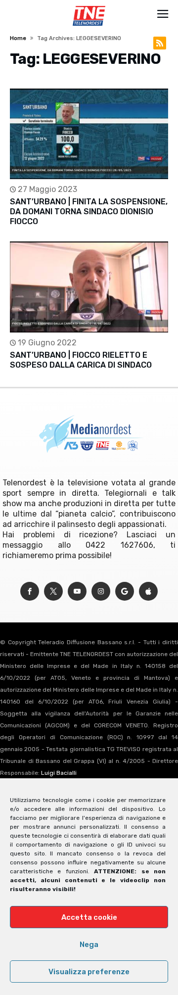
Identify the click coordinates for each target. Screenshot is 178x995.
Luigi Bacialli (59, 772)
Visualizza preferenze (89, 971)
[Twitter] (53, 591)
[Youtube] (77, 591)
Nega (89, 944)
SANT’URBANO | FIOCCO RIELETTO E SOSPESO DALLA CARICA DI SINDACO (81, 360)
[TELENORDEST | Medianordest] (89, 5)
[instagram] (100, 591)
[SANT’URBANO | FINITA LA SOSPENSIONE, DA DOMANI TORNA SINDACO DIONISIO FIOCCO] (89, 134)
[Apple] (148, 591)
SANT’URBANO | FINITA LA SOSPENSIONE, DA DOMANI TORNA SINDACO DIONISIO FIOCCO (89, 211)
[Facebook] (29, 591)
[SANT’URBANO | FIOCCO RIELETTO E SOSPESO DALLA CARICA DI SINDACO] (89, 286)
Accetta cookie (89, 917)
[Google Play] (124, 591)
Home (18, 38)
